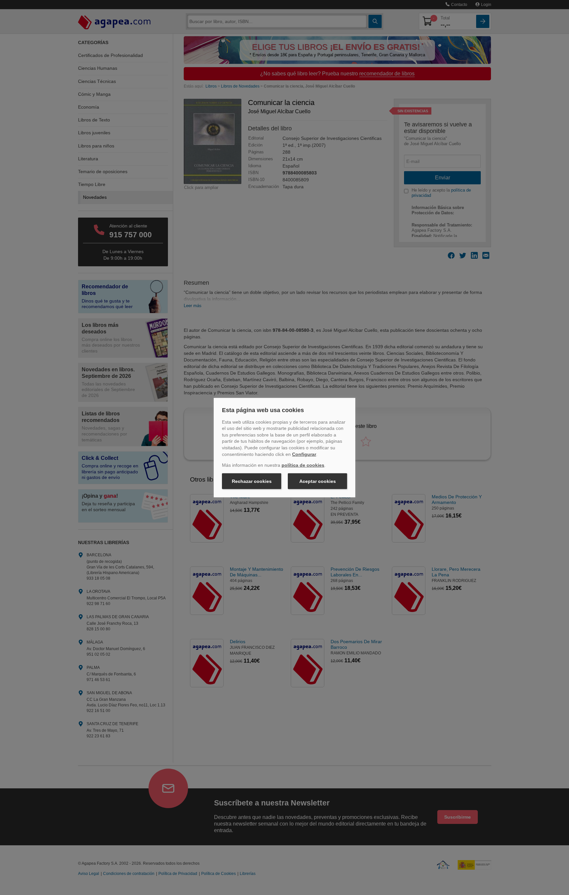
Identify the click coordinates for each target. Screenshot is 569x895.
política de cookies (303, 465)
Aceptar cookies (317, 481)
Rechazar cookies (252, 481)
